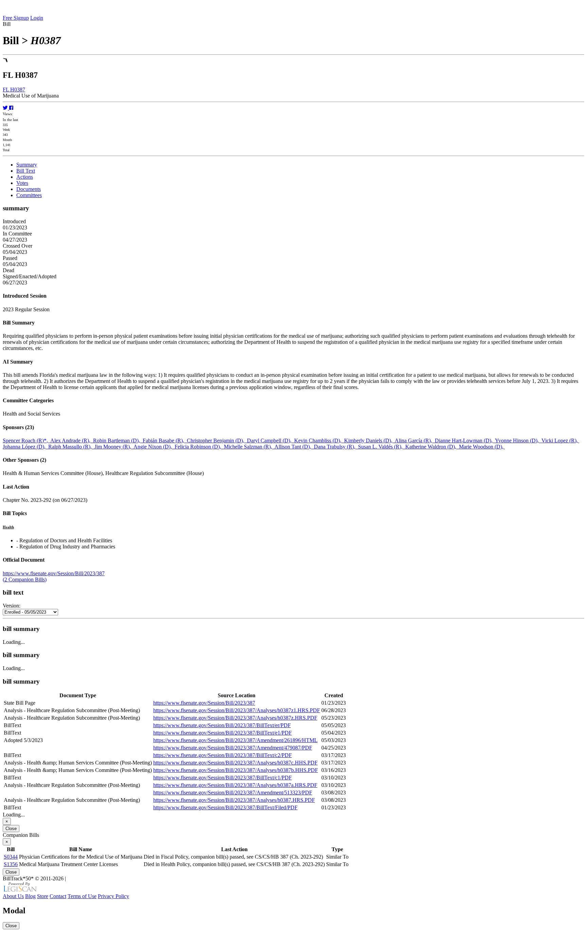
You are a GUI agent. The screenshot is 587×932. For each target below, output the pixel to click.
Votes (22, 183)
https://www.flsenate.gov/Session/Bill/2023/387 (54, 573)
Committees (29, 195)
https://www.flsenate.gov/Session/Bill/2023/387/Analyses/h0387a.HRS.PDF (235, 785)
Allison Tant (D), (294, 447)
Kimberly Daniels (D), (369, 440)
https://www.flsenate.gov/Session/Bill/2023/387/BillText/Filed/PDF (225, 807)
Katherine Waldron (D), (432, 447)
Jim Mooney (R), (114, 447)
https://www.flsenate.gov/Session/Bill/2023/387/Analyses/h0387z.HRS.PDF (235, 718)
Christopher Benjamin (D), (217, 440)
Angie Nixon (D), (154, 447)
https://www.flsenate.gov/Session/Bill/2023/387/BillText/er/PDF (222, 725)
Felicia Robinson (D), (199, 447)
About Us (13, 896)
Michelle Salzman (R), (249, 447)
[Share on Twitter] (6, 108)
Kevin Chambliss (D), (319, 440)
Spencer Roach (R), (26, 440)
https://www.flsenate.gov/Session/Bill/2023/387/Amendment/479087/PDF (232, 748)
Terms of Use (82, 896)
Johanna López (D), (25, 447)
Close (11, 828)
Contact (58, 896)
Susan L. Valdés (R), (381, 447)
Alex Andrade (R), (71, 440)
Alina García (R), (415, 440)
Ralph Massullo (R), (71, 447)
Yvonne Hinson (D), (518, 440)
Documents (28, 189)
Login (36, 18)
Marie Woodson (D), (482, 447)
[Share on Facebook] (11, 108)
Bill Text (25, 171)
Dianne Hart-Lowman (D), (465, 440)
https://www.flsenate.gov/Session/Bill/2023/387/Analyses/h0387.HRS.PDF (234, 800)
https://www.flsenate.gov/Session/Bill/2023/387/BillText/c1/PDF (222, 777)
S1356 (11, 864)
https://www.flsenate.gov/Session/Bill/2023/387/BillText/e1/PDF (222, 733)
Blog (30, 896)
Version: (11, 606)
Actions (24, 177)
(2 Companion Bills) (25, 579)
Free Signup (16, 18)
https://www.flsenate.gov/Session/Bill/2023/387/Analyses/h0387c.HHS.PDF (235, 763)
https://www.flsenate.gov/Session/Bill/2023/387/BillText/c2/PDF (222, 755)
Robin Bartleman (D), (118, 440)
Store (42, 896)
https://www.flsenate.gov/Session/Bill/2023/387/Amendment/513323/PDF (232, 792)
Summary (26, 165)
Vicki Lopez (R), (560, 440)
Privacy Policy (113, 896)
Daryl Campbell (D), (270, 440)
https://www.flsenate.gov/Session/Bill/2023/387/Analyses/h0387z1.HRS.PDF (236, 710)
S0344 (11, 857)
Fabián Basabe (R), (165, 440)
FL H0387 (14, 89)
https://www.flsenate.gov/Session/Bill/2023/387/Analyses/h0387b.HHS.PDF (235, 770)
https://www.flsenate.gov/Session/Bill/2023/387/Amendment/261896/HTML (235, 740)
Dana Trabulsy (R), (336, 447)
